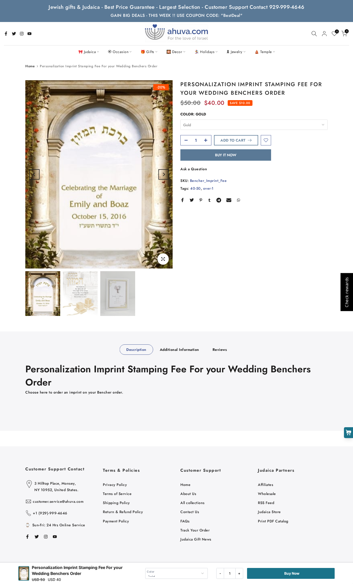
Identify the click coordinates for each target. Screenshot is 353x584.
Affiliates (265, 484)
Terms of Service (117, 493)
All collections (192, 502)
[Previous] (34, 174)
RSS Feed (266, 502)
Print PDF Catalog (273, 521)
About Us (188, 493)
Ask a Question (193, 169)
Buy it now (225, 155)
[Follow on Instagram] (22, 34)
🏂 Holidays (204, 51)
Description (136, 349)
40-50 (195, 188)
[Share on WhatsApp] (238, 200)
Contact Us (189, 511)
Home (30, 66)
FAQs (184, 521)
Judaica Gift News (195, 539)
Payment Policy (116, 521)
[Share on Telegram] (218, 200)
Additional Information (179, 349)
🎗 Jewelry (234, 51)
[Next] (163, 174)
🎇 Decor (174, 51)
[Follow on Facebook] (6, 34)
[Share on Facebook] (182, 200)
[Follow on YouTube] (29, 34)
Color (151, 571)
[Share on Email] (228, 200)
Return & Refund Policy (123, 511)
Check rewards (346, 292)
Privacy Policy (115, 484)
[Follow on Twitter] (14, 34)
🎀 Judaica (87, 51)
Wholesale (267, 493)
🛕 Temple (263, 51)
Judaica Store (269, 511)
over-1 (208, 188)
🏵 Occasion (118, 51)
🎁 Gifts (147, 51)
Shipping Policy (116, 502)
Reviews (219, 349)
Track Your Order (195, 530)
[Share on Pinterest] (201, 200)
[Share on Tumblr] (209, 200)
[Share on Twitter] (192, 200)
